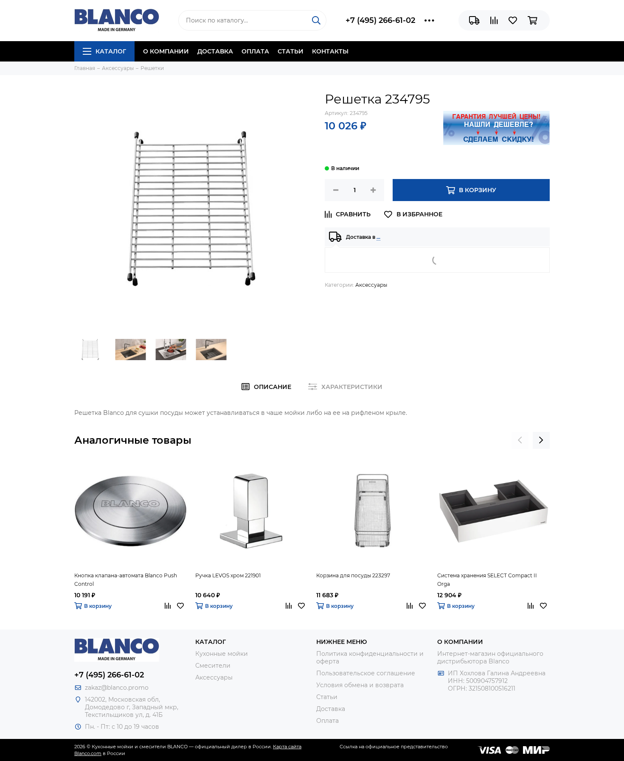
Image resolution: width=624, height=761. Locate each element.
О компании (166, 51)
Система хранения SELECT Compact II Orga (487, 579)
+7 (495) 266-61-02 (380, 20)
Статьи (291, 51)
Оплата (255, 51)
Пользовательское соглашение (365, 673)
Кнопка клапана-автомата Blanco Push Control (125, 579)
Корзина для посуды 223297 (353, 575)
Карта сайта (287, 747)
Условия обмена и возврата (360, 685)
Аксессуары (371, 285)
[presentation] (520, 440)
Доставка (215, 51)
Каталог (111, 51)
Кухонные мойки (221, 653)
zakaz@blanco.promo (117, 687)
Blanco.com (87, 753)
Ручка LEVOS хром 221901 (228, 575)
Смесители (212, 665)
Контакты (330, 51)
